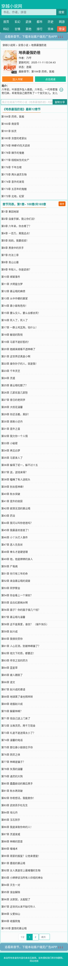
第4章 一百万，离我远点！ (16, 233)
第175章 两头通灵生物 (14, 174)
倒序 (62, 203)
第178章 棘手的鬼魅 (12, 152)
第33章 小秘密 (9, 443)
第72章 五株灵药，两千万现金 (18, 725)
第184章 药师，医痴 (42, 71)
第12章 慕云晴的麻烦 (13, 291)
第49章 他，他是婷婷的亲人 (17, 559)
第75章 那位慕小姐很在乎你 (17, 747)
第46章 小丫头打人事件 (14, 537)
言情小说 (23, 45)
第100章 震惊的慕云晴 (14, 928)
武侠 (28, 22)
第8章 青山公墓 (10, 262)
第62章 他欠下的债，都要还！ (18, 653)
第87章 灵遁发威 (10, 834)
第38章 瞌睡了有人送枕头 (15, 479)
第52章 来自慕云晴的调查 (15, 580)
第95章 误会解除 (10, 892)
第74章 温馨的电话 (12, 740)
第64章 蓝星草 (9, 667)
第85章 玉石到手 (10, 819)
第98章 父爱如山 (10, 914)
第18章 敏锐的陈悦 (12, 334)
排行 (39, 29)
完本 (50, 29)
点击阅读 (50, 79)
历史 (50, 22)
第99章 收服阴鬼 (10, 921)
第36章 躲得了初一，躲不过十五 (19, 465)
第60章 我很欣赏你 (12, 638)
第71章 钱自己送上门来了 (15, 718)
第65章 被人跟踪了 (12, 675)
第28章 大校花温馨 (12, 407)
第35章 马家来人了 (12, 457)
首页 (6, 22)
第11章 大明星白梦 (12, 284)
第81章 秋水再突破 (12, 790)
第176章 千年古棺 (11, 167)
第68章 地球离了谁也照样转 (17, 696)
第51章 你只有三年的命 (14, 573)
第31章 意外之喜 (10, 428)
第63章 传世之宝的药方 (14, 660)
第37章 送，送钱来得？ (14, 472)
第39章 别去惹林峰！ (13, 486)
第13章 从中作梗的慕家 (14, 298)
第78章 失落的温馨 (12, 769)
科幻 (6, 29)
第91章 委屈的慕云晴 (13, 863)
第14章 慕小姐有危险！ (14, 305)
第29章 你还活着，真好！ (15, 414)
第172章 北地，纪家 (12, 196)
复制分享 (60, 102)
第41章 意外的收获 (12, 501)
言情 (17, 29)
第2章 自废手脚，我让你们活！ (18, 218)
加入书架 (18, 79)
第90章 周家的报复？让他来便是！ (20, 856)
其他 (28, 29)
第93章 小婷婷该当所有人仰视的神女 (22, 877)
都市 (39, 22)
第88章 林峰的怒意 (12, 841)
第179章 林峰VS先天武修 (15, 145)
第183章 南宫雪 (10, 123)
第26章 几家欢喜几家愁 (14, 392)
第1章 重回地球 (10, 211)
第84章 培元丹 (9, 812)
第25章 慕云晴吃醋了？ (14, 385)
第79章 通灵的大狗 (12, 776)
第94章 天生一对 (10, 885)
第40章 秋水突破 (10, 494)
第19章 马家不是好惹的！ (15, 342)
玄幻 (17, 22)
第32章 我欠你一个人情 (14, 436)
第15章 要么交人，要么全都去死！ (20, 313)
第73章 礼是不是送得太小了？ (18, 733)
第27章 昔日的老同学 (13, 399)
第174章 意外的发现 (12, 181)
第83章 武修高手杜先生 (14, 805)
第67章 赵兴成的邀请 (13, 689)
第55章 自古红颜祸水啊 (14, 602)
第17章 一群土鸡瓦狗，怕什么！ (19, 327)
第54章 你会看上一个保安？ (17, 595)
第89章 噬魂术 (9, 848)
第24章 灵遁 (8, 378)
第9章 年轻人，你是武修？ (16, 269)
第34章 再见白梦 (10, 450)
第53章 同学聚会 (10, 588)
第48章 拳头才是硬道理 (14, 551)
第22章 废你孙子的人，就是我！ (19, 363)
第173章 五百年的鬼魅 (14, 189)
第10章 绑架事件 (10, 276)
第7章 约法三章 (10, 255)
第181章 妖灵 (9, 131)
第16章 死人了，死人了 (14, 320)
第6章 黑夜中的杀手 (12, 247)
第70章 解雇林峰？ (12, 711)
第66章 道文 (8, 682)
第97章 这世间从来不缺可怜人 (18, 906)
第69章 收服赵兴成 (12, 704)
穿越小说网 (11, 6)
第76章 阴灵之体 (10, 754)
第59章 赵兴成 (9, 631)
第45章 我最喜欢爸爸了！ (15, 530)
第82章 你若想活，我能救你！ (18, 798)
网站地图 (34, 960)
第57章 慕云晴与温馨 (13, 617)
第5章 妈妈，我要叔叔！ (15, 240)
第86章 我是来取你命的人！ (17, 827)
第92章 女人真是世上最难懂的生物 (20, 870)
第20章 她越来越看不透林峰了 (18, 349)
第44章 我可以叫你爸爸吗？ (17, 523)
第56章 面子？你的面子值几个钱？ (20, 609)
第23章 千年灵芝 (10, 370)
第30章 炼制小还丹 (12, 421)
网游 (62, 22)
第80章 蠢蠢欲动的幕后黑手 (17, 783)
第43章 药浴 (8, 515)
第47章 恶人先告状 (12, 544)
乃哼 (28, 58)
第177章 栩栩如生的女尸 (15, 160)
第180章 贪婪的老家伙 (14, 138)
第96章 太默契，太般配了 (15, 899)
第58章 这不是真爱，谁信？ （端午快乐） (25, 624)
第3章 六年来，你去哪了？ (16, 226)
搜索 (61, 12)
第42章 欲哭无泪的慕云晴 (15, 508)
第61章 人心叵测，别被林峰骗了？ (20, 646)
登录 (62, 29)
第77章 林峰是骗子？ (13, 761)
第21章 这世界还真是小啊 (15, 356)
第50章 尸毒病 (9, 566)
